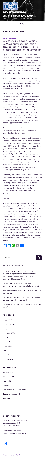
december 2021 (9, 333)
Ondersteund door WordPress (13, 455)
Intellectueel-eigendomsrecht (14, 390)
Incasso (6, 385)
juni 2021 (6, 342)
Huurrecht (7, 381)
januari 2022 (7, 329)
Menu (24, 24)
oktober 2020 (8, 359)
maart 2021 (7, 346)
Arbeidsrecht (8, 372)
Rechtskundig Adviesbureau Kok (18, 14)
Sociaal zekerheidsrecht (12, 394)
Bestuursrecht (8, 377)
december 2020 (9, 355)
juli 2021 (6, 337)
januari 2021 (7, 350)
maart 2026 (7, 320)
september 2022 (9, 324)
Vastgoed (6, 398)
